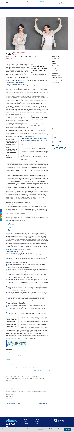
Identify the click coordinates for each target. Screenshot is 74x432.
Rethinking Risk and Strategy (57, 80)
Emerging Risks (55, 70)
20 (14, 313)
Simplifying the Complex (56, 58)
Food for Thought (55, 82)
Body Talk (11, 54)
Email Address (55, 128)
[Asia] (59, 136)
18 (26, 303)
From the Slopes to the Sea (57, 79)
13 (34, 280)
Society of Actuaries (56, 68)
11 (34, 270)
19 (10, 309)
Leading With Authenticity (57, 77)
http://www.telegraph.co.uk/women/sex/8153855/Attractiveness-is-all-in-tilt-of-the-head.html (22, 388)
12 (15, 274)
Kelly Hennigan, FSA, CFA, (12, 341)
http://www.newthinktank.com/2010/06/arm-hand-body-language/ (17, 385)
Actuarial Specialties (56, 65)
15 (40, 285)
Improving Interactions (44, 403)
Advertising (37, 421)
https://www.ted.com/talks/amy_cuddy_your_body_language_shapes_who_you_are (21, 367)
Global (36, 8)
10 (30, 267)
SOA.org (36, 423)
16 (24, 294)
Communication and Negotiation (12, 52)
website (15, 136)
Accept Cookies (67, 429)
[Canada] (59, 137)
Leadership (22, 52)
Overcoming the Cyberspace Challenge (13, 403)
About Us (46, 8)
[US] (59, 134)
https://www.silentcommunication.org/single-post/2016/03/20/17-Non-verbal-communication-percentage (24, 355)
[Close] (72, 429)
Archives (40, 8)
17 (44, 298)
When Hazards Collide (56, 75)
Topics (31, 8)
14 (10, 283)
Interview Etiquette (56, 56)
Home (27, 8)
